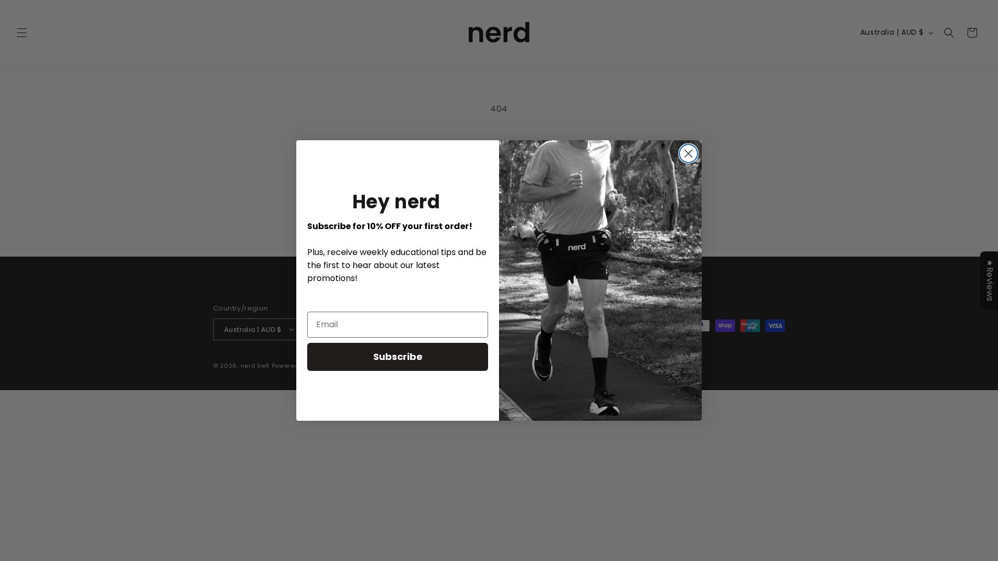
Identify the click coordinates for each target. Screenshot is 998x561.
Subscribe (398, 356)
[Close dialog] (688, 153)
